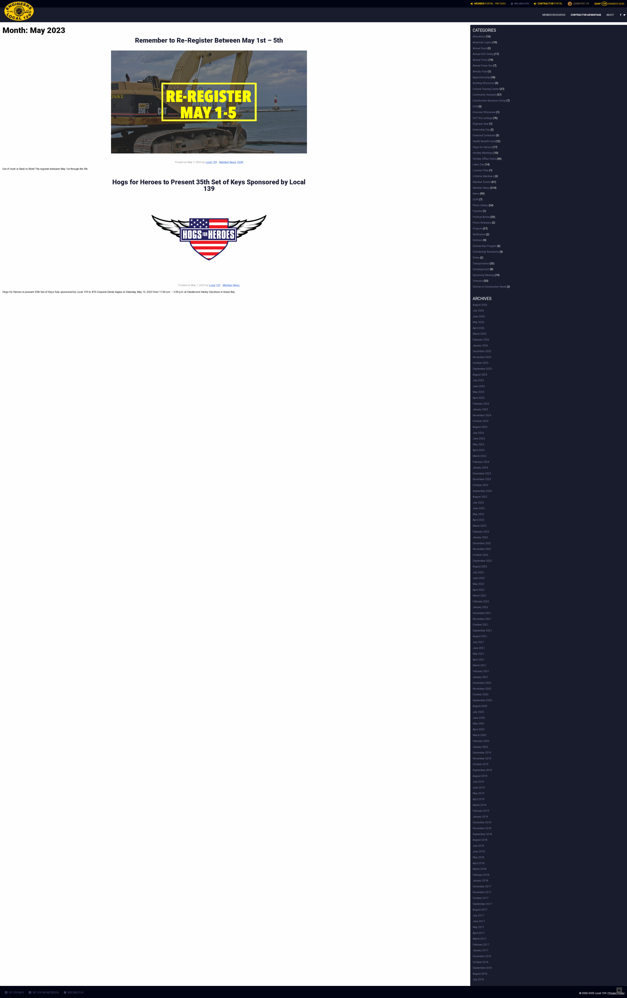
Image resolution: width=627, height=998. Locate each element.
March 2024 (479, 456)
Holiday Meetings (483, 152)
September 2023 (482, 491)
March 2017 (479, 938)
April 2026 (478, 328)
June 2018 (479, 851)
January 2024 (480, 467)
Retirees (477, 240)
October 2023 (480, 485)
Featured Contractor (484, 135)
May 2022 (478, 584)
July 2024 (478, 432)
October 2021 (480, 624)
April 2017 (478, 933)
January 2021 (480, 677)
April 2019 (478, 799)
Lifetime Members (483, 176)
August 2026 (480, 304)
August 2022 (480, 566)
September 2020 (482, 700)
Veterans (478, 280)
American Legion (482, 42)
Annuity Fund (480, 71)
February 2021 (481, 671)
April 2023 (478, 519)
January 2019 (480, 816)
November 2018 (482, 828)
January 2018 (480, 880)
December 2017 (482, 886)
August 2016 (480, 973)
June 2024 (479, 438)
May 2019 (478, 793)
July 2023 (478, 502)
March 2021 (479, 665)
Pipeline (477, 211)
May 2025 (478, 392)
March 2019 (479, 805)
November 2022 (482, 549)
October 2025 (480, 362)
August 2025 (480, 374)
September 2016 (482, 967)
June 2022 (479, 578)
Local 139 (211, 162)
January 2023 (480, 537)
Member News (227, 162)
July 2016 (478, 979)
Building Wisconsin (483, 83)
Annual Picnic (480, 59)
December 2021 (482, 613)
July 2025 (478, 380)
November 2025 (482, 357)
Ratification (479, 234)
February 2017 (481, 944)
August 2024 (480, 426)
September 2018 (482, 834)
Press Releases (482, 222)
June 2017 (479, 921)
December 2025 (482, 351)
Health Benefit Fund (484, 141)
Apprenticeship (481, 77)
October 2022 (480, 554)
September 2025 (482, 368)
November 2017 (482, 892)
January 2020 (480, 746)
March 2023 (479, 525)
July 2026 (478, 310)
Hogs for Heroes (482, 147)
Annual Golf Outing (483, 54)
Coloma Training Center (486, 89)
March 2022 (479, 595)
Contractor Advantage (586, 15)
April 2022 (478, 589)
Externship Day (481, 129)
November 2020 (482, 688)
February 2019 (481, 810)
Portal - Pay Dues (490, 3)
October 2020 (480, 694)
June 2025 (479, 386)
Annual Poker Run (483, 65)
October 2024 (480, 421)
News (476, 193)
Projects (477, 228)
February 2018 (481, 874)
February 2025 (481, 403)
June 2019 (479, 787)
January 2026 (480, 345)
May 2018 (478, 857)
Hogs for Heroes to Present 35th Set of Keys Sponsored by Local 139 (208, 185)
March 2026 (479, 333)
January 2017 (480, 950)
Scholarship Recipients (486, 251)
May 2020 (478, 723)
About (610, 15)
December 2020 (482, 682)
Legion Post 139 (581, 3)
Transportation (481, 263)
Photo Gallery (480, 205)
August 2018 (480, 839)
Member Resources (553, 15)
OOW (240, 162)
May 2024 (478, 444)
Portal (550, 3)
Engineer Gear (609, 3)
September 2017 (482, 904)
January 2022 (480, 607)
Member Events (482, 182)
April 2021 (478, 659)
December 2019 (482, 752)
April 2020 (478, 729)
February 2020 (481, 741)
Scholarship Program (485, 246)
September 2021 (482, 630)
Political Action (481, 216)
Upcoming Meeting (483, 275)
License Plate (481, 170)
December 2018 (482, 822)
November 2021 (482, 619)
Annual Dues (480, 48)
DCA (475, 106)
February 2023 (481, 531)
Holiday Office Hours (484, 158)
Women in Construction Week (489, 286)
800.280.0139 (521, 3)
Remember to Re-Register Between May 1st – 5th (209, 40)
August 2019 (480, 776)
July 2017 (478, 915)
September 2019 (482, 770)
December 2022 (482, 543)
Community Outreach (484, 94)
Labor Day (478, 164)
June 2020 (479, 717)
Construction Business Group (489, 100)
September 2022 (482, 560)
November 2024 (482, 415)
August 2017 (480, 909)
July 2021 (478, 642)
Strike (476, 257)
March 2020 (479, 735)
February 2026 (481, 339)
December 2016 (482, 956)
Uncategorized (481, 269)
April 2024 (478, 450)
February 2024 (481, 461)
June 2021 (479, 648)
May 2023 (478, 514)
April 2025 (478, 397)
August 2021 (480, 636)
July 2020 (478, 711)
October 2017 (480, 898)
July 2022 (478, 572)
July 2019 (478, 781)
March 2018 (479, 869)
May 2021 (478, 653)
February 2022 (481, 601)
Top (619, 990)
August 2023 (480, 496)
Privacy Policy (616, 993)
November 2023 (482, 479)
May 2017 (478, 927)
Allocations (479, 36)
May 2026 (478, 322)
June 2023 (479, 508)
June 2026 (479, 316)
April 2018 (478, 863)
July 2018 (478, 845)
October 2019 (480, 764)
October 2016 (480, 962)
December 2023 (482, 473)
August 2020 (480, 706)
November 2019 (482, 758)
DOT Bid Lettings (482, 118)
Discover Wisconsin (484, 112)
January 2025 (480, 409)
